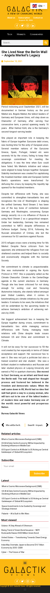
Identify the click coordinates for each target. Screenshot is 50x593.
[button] (25, 562)
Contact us (38, 18)
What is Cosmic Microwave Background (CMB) (21, 439)
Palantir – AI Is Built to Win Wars (15, 514)
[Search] (46, 42)
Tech (9, 34)
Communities (36, 34)
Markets (21, 34)
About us (11, 18)
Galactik (25, 569)
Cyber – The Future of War (12, 552)
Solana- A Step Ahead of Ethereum (16, 526)
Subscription (24, 18)
